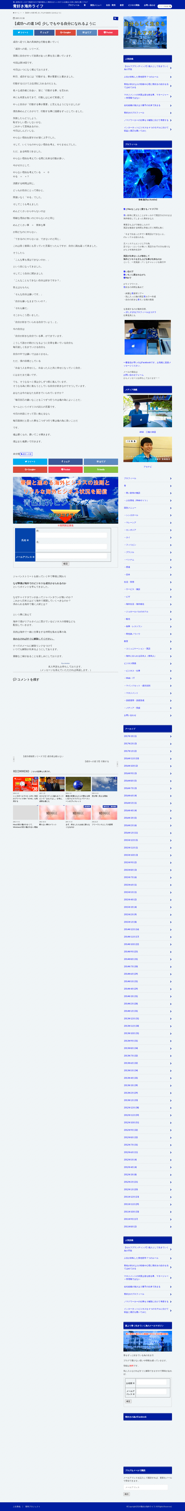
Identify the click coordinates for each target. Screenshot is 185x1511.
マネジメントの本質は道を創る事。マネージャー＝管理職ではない (146, 96)
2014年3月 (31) (131, 996)
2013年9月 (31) (131, 1041)
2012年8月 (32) (131, 1137)
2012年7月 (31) (131, 1144)
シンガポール (132, 515)
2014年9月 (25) (131, 951)
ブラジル (130, 552)
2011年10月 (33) (131, 1211)
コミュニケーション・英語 (138, 648)
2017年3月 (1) (130, 736)
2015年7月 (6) (130, 877)
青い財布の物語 (133, 493)
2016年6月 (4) (130, 795)
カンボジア (131, 530)
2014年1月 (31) (131, 1011)
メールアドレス (25, 556)
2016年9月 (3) (130, 773)
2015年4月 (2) (130, 899)
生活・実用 (110, 5)
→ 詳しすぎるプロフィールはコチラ (139, 312)
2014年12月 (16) (131, 929)
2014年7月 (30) (131, 966)
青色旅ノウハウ (133, 634)
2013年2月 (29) (131, 1093)
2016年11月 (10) (131, 758)
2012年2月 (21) (131, 1182)
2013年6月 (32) (131, 1063)
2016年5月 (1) (130, 803)
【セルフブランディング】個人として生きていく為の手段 (146, 68)
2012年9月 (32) (131, 1130)
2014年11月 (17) (131, 936)
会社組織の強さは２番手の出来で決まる (142, 105)
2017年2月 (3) (130, 743)
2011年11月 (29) (131, 1204)
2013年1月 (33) (131, 1100)
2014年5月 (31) (131, 981)
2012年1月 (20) (131, 1189)
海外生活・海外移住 (135, 604)
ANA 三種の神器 (147, 432)
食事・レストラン (134, 626)
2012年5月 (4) (130, 1159)
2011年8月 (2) (130, 1226)
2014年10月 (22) (131, 944)
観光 (128, 619)
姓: (37, 530)
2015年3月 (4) (130, 907)
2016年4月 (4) (130, 810)
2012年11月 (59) (131, 1115)
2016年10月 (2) (131, 766)
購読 (127, 1494)
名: (37, 541)
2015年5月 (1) (130, 892)
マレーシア (131, 522)
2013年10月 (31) (131, 1033)
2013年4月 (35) (131, 1078)
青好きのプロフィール (134, 112)
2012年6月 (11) (131, 1152)
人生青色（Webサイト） (137, 500)
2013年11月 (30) (131, 1026)
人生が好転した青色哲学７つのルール (141, 76)
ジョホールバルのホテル (137, 611)
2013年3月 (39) (131, 1085)
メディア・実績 (133, 708)
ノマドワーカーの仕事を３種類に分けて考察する (146, 120)
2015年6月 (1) (130, 885)
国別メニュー (96, 5)
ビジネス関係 (133, 5)
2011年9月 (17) (131, 1219)
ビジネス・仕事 (133, 670)
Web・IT (130, 678)
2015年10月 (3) (131, 855)
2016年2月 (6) (130, 825)
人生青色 (17, 1506)
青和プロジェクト (32, 1506)
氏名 (25, 540)
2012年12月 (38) (131, 1107)
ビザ (128, 596)
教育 (122, 5)
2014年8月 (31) (131, 959)
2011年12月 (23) (131, 1197)
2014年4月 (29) (131, 988)
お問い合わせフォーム (133, 375)
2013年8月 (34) (131, 1048)
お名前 (130, 1383)
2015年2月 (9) (130, 914)
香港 (128, 567)
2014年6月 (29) (131, 974)
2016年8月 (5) (130, 780)
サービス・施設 (133, 589)
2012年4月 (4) (130, 1167)
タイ (128, 537)
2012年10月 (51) (131, 1122)
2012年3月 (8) (130, 1174)
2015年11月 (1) (131, 847)
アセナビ (148, 466)
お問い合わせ (149, 5)
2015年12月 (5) (131, 840)
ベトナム (130, 559)
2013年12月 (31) (131, 1018)
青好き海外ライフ (28, 6)
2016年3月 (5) (130, 818)
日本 (128, 574)
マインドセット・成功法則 (138, 685)
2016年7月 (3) (130, 788)
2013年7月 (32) (131, 1055)
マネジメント (132, 693)
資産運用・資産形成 (135, 700)
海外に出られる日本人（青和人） (141, 656)
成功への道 (27, 454)
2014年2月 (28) (131, 1003)
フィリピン (131, 544)
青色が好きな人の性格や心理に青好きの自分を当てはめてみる (146, 85)
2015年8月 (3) (130, 870)
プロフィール (73, 5)
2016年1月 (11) (131, 832)
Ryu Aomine (65, 663)
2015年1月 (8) (130, 922)
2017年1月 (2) (130, 751)
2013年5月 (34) (131, 1070)
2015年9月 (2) (130, 862)
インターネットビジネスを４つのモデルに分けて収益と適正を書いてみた (146, 129)
